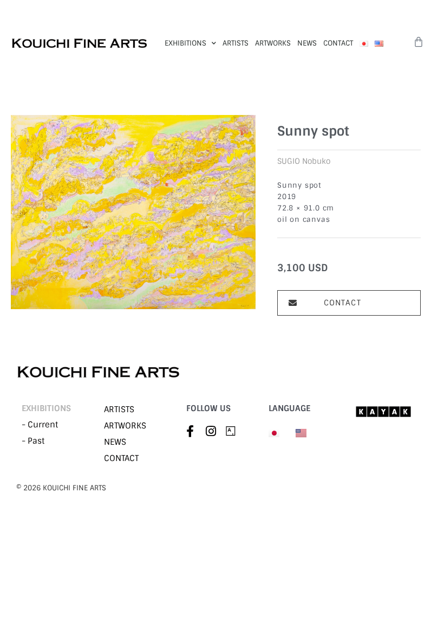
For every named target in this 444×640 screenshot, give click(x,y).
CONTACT (338, 43)
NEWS (307, 43)
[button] (349, 303)
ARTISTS (236, 43)
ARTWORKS (273, 43)
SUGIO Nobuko (303, 161)
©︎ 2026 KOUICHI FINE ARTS (61, 487)
